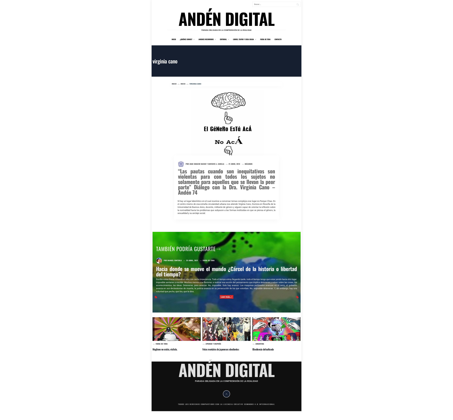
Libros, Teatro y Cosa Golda (243, 39)
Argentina (260, 344)
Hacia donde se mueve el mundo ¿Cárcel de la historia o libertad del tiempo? (226, 271)
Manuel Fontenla (175, 260)
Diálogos (248, 164)
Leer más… (226, 297)
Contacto (278, 39)
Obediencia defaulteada (263, 349)
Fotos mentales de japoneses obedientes (220, 349)
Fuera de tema (265, 39)
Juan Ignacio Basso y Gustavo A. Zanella (206, 164)
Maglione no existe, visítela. (165, 349)
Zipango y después (213, 344)
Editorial (223, 39)
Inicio (174, 39)
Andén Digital (226, 18)
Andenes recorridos (206, 39)
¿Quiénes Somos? (186, 39)
